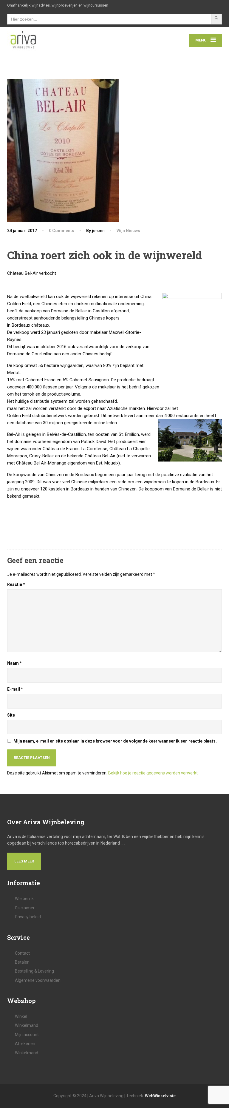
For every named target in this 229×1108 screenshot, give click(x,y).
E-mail (15, 689)
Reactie (16, 584)
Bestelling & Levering (34, 971)
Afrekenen (25, 1043)
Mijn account (27, 1034)
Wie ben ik (24, 898)
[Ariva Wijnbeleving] (23, 40)
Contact (22, 953)
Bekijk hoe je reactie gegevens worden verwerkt (153, 773)
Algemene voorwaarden (38, 980)
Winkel (21, 1016)
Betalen (22, 962)
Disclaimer (25, 907)
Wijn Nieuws (128, 230)
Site (11, 715)
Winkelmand (26, 1025)
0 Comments (61, 230)
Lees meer (24, 861)
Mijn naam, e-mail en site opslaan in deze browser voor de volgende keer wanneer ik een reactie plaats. (115, 741)
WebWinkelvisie (160, 1095)
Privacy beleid (28, 916)
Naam (14, 663)
